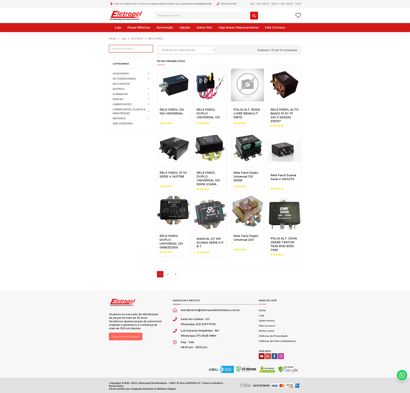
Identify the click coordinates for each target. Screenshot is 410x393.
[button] (402, 375)
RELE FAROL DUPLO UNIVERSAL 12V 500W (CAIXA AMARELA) (208, 180)
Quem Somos (267, 320)
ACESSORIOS (121, 73)
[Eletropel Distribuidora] (126, 15)
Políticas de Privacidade (273, 336)
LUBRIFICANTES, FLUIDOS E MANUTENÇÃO (129, 111)
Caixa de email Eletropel (125, 336)
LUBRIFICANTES (122, 104)
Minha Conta (266, 330)
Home (112, 38)
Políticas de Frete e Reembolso (277, 341)
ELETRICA (137, 38)
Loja (123, 38)
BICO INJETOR (121, 83)
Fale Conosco (267, 325)
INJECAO (118, 99)
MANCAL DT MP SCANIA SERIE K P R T (210, 242)
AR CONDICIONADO (124, 78)
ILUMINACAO (120, 94)
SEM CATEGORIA (123, 123)
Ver (173, 85)
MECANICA (119, 118)
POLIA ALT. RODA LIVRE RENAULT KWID (247, 113)
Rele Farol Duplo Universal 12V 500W (246, 176)
